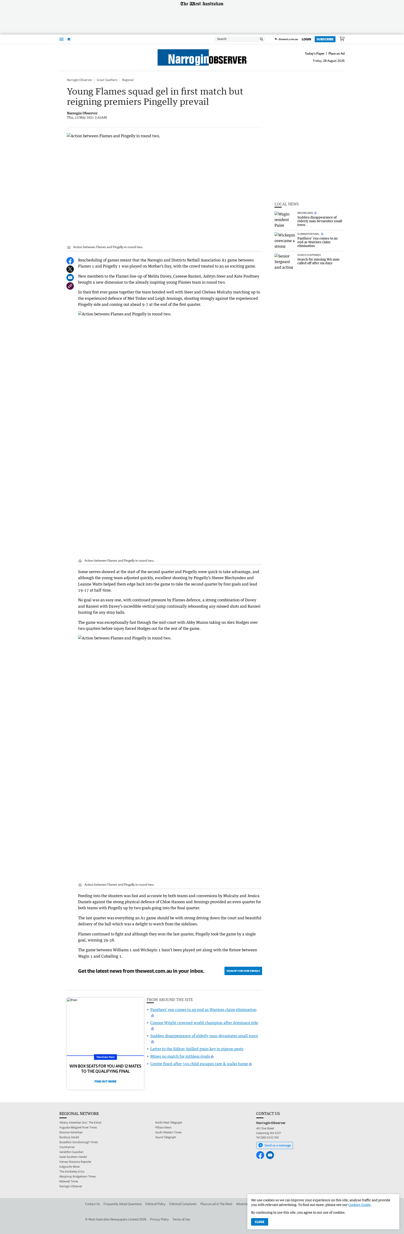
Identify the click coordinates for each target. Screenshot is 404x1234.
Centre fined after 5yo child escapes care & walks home (199, 1063)
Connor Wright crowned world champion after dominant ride (204, 1022)
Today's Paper (315, 53)
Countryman (67, 1147)
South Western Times (168, 1132)
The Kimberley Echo (71, 1171)
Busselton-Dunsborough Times (78, 1142)
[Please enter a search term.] (262, 39)
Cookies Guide (359, 1205)
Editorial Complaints (183, 1204)
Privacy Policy (159, 1219)
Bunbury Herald (69, 1137)
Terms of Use (181, 1219)
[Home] (68, 39)
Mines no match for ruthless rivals (180, 1056)
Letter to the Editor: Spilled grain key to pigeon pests (196, 1049)
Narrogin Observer (79, 80)
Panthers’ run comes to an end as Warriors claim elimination (203, 1009)
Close (259, 1222)
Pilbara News (163, 1127)
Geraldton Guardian (71, 1152)
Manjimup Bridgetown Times (77, 1176)
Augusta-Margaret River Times (78, 1127)
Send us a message (278, 1145)
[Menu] (61, 39)
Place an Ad (336, 53)
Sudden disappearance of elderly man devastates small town (204, 1035)
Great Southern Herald (73, 1157)
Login (306, 39)
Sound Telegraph (165, 1137)
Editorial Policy (155, 1204)
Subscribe (325, 39)
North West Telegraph (168, 1122)
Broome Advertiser (71, 1132)
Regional (127, 80)
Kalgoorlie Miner (69, 1166)
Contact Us (92, 1204)
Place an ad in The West (216, 1204)
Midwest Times (68, 1181)
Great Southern (107, 80)
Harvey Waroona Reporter (75, 1161)
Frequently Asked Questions (123, 1204)
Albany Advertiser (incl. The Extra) (80, 1122)
